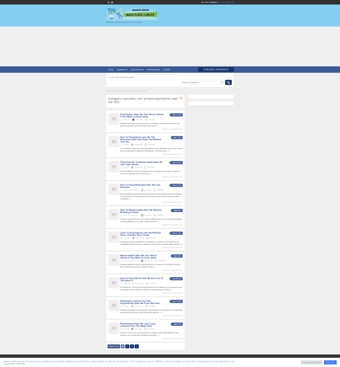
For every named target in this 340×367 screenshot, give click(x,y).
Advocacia (127, 119)
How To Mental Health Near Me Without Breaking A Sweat (141, 211)
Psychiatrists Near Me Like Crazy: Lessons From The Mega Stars (138, 324)
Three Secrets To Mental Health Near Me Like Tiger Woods (141, 163)
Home (110, 69)
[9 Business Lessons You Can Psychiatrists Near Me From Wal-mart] (114, 311)
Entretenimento (153, 69)
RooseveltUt (138, 329)
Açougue (126, 144)
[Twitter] (112, 2)
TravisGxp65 (139, 238)
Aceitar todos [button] (330, 362)
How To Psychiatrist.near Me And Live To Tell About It (141, 279)
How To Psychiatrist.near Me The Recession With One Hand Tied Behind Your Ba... (140, 139)
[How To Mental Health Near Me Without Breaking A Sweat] (114, 220)
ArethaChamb (148, 260)
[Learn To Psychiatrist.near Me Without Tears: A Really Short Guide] (114, 242)
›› (136, 346)
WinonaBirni (148, 215)
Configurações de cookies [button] (311, 362)
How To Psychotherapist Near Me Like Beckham (140, 186)
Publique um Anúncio (215, 69)
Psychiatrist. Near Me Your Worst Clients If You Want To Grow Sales (141, 115)
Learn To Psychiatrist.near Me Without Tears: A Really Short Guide (140, 234)
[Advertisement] (170, 46)
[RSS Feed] (108, 2)
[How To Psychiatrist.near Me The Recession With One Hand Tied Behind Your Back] (114, 147)
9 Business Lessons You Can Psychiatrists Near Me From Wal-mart (140, 302)
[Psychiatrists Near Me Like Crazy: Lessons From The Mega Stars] (114, 333)
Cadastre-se (222, 2)
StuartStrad (147, 190)
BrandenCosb (138, 306)
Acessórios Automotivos (131, 190)
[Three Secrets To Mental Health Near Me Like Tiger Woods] (114, 172)
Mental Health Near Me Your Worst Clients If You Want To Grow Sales (138, 256)
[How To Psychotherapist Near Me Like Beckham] (114, 194)
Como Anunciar (137, 69)
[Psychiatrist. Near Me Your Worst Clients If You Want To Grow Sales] (114, 124)
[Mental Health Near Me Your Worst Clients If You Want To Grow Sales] (114, 265)
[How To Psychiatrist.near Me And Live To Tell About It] (114, 288)
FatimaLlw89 (138, 144)
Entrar (230, 2)
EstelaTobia (138, 167)
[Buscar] (228, 82)
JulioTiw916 (139, 119)
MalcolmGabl (139, 283)
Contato (166, 69)
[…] (156, 126)
